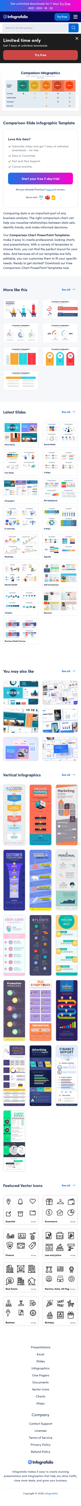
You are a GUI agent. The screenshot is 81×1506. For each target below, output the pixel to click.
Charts (40, 1396)
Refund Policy (40, 1451)
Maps (40, 1403)
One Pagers (40, 1375)
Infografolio (51, 1493)
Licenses (41, 1430)
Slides (40, 1361)
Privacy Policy (41, 1444)
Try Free (62, 17)
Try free (40, 55)
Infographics (40, 1368)
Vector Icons (40, 1389)
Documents (40, 1382)
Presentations (40, 1347)
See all (66, 289)
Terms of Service (40, 1437)
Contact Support (40, 1423)
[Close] (77, 38)
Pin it (5, 72)
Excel (40, 1354)
